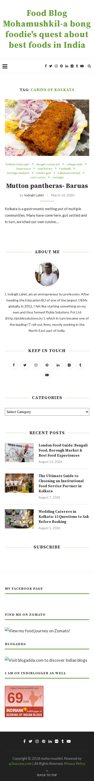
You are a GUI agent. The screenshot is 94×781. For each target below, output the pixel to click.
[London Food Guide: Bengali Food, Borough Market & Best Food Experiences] (19, 452)
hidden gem (43, 172)
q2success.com (20, 763)
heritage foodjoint (18, 172)
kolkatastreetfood (69, 172)
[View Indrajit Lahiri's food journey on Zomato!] (37, 630)
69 (15, 698)
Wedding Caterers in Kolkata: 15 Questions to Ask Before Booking (64, 516)
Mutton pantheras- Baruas (47, 186)
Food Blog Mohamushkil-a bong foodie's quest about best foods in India (47, 29)
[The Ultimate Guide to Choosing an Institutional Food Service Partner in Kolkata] (19, 483)
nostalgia (58, 177)
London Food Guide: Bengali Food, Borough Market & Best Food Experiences (63, 450)
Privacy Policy (74, 763)
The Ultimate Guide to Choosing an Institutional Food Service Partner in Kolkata (61, 484)
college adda (74, 164)
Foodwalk (65, 168)
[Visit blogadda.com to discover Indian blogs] (46, 660)
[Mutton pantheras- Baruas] (47, 128)
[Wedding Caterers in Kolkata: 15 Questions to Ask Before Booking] (19, 518)
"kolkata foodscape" (17, 164)
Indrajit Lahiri (34, 195)
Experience (23, 168)
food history (45, 168)
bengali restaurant (48, 164)
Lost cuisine (38, 177)
